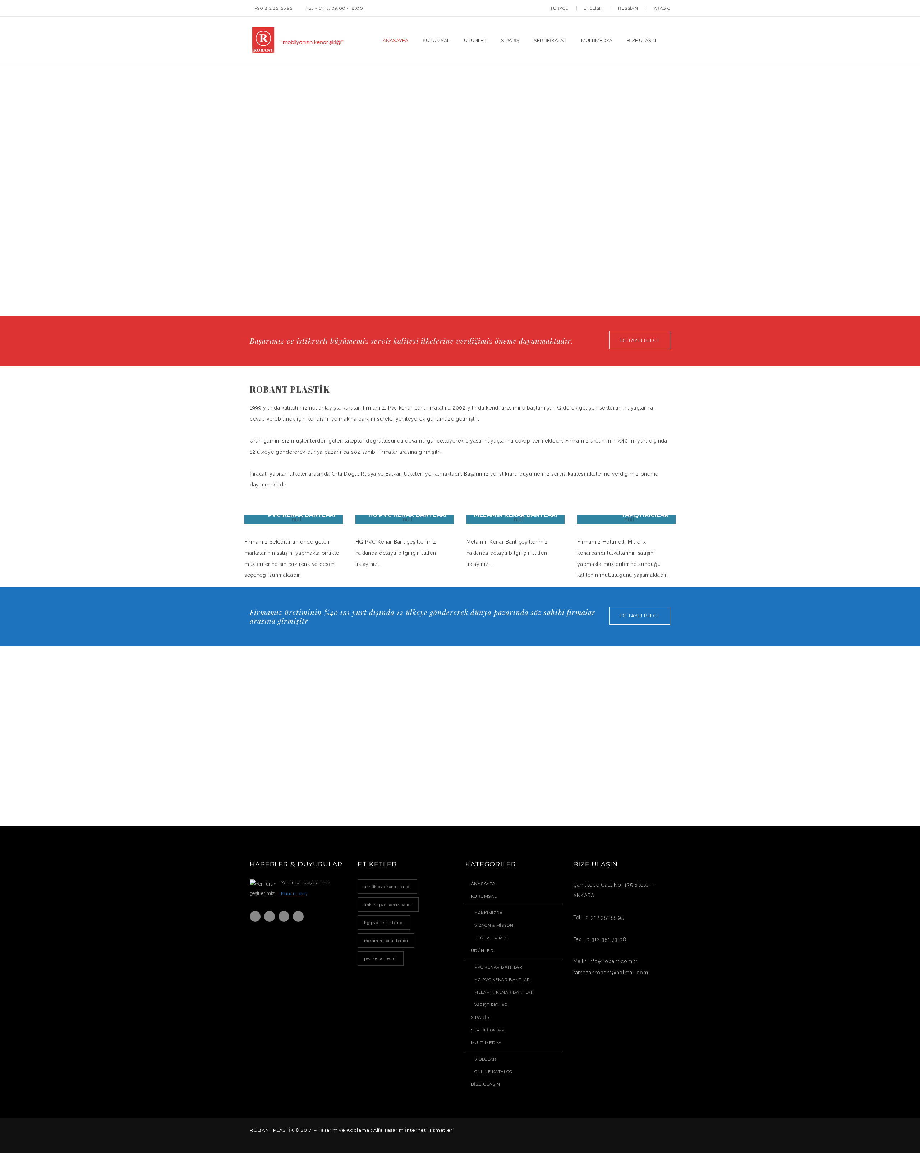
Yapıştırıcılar (491, 1004)
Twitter (269, 916)
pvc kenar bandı (380, 958)
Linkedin (298, 916)
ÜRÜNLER (482, 950)
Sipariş (480, 1017)
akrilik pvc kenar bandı (387, 886)
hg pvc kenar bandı (384, 922)
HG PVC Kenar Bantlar (502, 979)
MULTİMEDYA (486, 1042)
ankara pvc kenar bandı (388, 904)
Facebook (255, 916)
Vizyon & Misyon (493, 925)
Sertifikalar (488, 1030)
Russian (628, 8)
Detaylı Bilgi (639, 340)
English (593, 8)
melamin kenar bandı (386, 940)
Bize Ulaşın (485, 1084)
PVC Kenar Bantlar (498, 967)
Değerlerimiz (490, 938)
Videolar (485, 1059)
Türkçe (559, 8)
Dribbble (284, 916)
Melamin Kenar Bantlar (504, 992)
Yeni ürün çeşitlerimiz (305, 882)
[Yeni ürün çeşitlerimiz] (263, 889)
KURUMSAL (484, 896)
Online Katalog (493, 1071)
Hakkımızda (488, 912)
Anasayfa (483, 883)
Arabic (662, 8)
